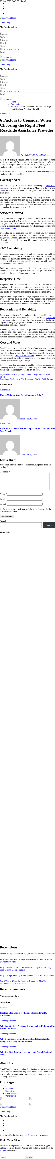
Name (3, 494)
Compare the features (24, 355)
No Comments (47, 155)
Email (3, 499)
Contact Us (10, 1091)
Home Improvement (9, 49)
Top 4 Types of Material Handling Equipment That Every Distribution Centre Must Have (24, 982)
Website (3, 504)
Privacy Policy (11, 1093)
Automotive (5, 113)
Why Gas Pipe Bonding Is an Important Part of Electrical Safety (27, 975)
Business (4, 34)
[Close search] (1, 1155)
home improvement (8, 1020)
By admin (24, 155)
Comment (5, 472)
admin (23, 419)
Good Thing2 (5, 22)
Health (3, 43)
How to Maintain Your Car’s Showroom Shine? (21, 395)
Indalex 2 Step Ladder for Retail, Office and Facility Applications (27, 954)
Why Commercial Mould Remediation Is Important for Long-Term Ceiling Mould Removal (25, 1040)
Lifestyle (4, 40)
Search (3, 521)
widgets (3, 1150)
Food (2, 52)
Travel (3, 46)
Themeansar (43, 1135)
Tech (2, 37)
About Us (9, 1088)
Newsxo (31, 1135)
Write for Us (10, 1096)
